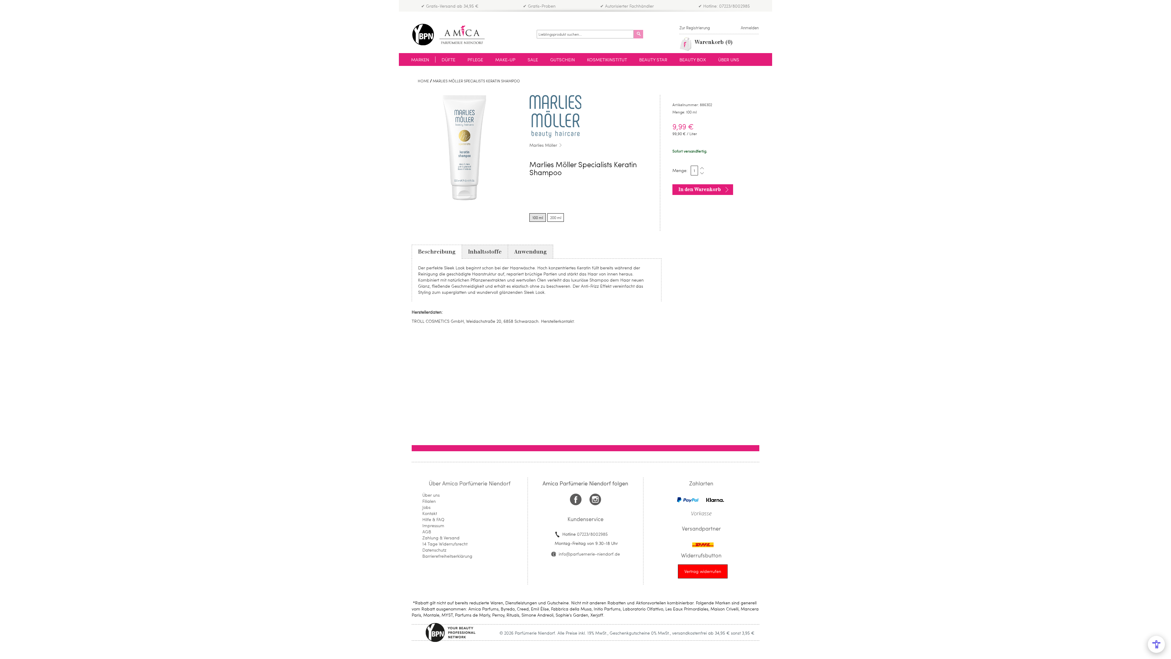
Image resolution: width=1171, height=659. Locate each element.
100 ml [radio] (537, 217)
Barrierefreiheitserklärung (447, 556)
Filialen (429, 501)
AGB (426, 532)
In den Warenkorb (700, 189)
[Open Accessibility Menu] (1156, 644)
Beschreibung (437, 251)
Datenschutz (434, 550)
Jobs (426, 507)
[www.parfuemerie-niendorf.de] (453, 34)
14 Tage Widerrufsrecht (444, 544)
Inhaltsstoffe (485, 251)
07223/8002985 (592, 534)
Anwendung (530, 251)
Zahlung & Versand (441, 538)
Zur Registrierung (694, 28)
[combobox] (585, 34)
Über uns (431, 495)
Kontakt (429, 513)
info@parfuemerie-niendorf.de (589, 554)
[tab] (437, 252)
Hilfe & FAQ (433, 519)
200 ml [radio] (555, 217)
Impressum (433, 525)
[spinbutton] (694, 170)
